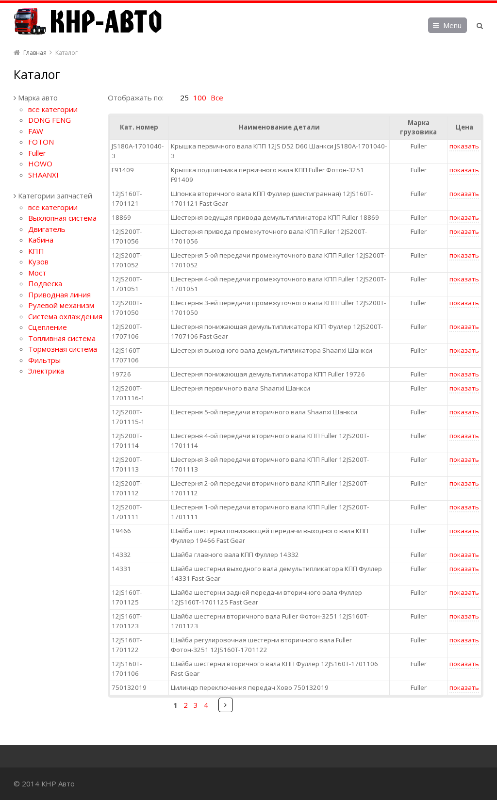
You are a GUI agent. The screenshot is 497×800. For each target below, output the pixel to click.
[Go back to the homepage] (88, 21)
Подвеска (45, 283)
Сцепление (47, 327)
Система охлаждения (65, 316)
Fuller (37, 153)
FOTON (41, 142)
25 (184, 97)
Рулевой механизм (61, 305)
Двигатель (47, 229)
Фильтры (44, 360)
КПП (36, 251)
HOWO (40, 163)
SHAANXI (43, 175)
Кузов (38, 261)
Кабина (40, 240)
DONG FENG (49, 120)
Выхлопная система (62, 218)
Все (217, 97)
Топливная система (62, 338)
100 (199, 97)
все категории (53, 109)
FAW (35, 131)
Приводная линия (59, 294)
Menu (452, 25)
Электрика (46, 371)
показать (464, 146)
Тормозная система (62, 349)
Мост (37, 273)
